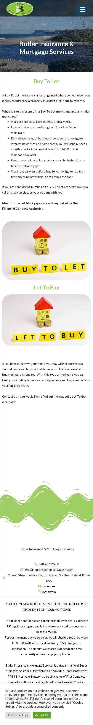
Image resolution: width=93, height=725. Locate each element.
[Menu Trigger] (82, 9)
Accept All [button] (41, 715)
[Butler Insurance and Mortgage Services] (19, 8)
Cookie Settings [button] (18, 715)
